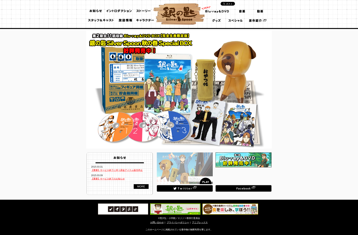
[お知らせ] (96, 11)
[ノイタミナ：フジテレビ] (123, 205)
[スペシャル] (235, 20)
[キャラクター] (145, 20)
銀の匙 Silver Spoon (179, 14)
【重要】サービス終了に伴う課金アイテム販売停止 (117, 170)
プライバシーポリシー (178, 222)
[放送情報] (125, 20)
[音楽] (241, 11)
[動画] (259, 11)
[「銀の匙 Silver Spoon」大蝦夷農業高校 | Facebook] (243, 186)
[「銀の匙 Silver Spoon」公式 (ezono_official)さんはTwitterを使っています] (185, 186)
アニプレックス (200, 222)
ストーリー (143, 11)
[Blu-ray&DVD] (217, 11)
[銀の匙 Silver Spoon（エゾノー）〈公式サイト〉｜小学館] (257, 20)
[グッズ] (217, 20)
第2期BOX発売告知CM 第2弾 (185, 168)
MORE (141, 186)
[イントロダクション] (119, 11)
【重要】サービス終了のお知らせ (108, 178)
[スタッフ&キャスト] (101, 20)
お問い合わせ (157, 222)
